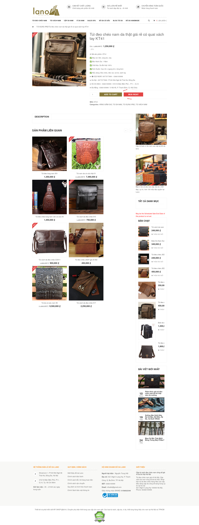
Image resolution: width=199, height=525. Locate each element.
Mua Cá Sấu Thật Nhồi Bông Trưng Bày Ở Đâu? (154, 439)
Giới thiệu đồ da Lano (75, 473)
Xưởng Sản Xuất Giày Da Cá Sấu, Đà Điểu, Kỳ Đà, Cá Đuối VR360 (154, 417)
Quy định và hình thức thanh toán (80, 487)
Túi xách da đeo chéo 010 (86, 216)
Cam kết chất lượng (81, 6)
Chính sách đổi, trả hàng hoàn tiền (80, 480)
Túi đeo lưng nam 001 (49, 173)
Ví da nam (80, 20)
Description (42, 116)
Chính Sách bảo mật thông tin (78, 490)
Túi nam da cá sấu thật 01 (86, 173)
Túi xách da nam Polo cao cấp (162, 227)
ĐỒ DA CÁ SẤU (104, 20)
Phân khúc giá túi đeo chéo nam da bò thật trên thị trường (153, 393)
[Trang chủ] (33, 26)
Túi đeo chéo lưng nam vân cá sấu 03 (49, 216)
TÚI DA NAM (117, 104)
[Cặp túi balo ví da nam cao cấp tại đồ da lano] (151, 129)
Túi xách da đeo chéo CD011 (49, 259)
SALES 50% (91, 20)
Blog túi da (118, 20)
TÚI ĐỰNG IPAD (42, 26)
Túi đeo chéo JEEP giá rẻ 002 (86, 259)
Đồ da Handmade (132, 20)
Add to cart (110, 94)
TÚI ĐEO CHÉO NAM (39, 20)
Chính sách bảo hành (75, 476)
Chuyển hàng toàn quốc (152, 6)
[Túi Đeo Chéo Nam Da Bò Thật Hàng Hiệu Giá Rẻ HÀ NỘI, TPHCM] (46, 10)
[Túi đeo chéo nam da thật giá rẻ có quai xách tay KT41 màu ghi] (59, 59)
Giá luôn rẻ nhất (114, 6)
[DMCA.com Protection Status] (99, 516)
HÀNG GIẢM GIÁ (105, 104)
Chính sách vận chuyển (76, 483)
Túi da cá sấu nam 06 (49, 303)
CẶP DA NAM (68, 20)
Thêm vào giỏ (158, 234)
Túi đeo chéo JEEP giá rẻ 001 (162, 254)
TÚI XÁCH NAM (55, 20)
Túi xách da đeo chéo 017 (86, 303)
